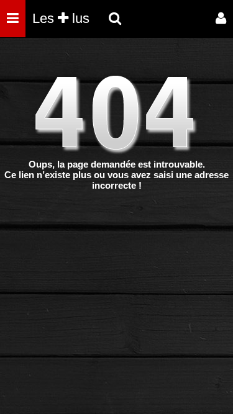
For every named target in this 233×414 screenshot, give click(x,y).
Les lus (60, 18)
